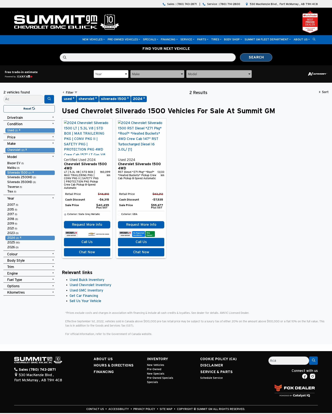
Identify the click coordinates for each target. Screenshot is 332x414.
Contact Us (95, 409)
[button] (92, 40)
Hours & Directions (114, 365)
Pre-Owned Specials (160, 378)
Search (256, 57)
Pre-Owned (154, 369)
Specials (152, 382)
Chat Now (87, 252)
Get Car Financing (84, 296)
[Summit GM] (66, 22)
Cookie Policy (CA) (218, 359)
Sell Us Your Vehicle (85, 301)
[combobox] (111, 73)
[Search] (49, 99)
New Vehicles (155, 365)
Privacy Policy (144, 409)
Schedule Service (211, 378)
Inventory (157, 359)
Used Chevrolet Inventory (90, 285)
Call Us (87, 242)
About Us (103, 359)
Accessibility (119, 409)
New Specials (155, 373)
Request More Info (87, 225)
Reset (27, 108)
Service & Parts (216, 372)
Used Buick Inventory (87, 280)
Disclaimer (211, 365)
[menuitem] (30, 130)
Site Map (166, 409)
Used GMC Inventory (86, 290)
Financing (104, 372)
